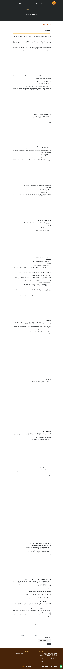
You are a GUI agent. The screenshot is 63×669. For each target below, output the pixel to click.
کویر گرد (38, 582)
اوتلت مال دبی (49, 433)
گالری (33, 3)
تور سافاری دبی (39, 3)
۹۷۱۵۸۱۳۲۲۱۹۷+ (32, 584)
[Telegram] (52, 658)
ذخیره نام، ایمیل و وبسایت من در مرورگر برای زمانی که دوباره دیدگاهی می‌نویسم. (38, 637)
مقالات (29, 3)
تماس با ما (25, 3)
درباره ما (19, 3)
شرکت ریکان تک (23, 666)
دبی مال (49, 322)
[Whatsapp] (56, 658)
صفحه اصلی (46, 3)
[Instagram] (54, 658)
